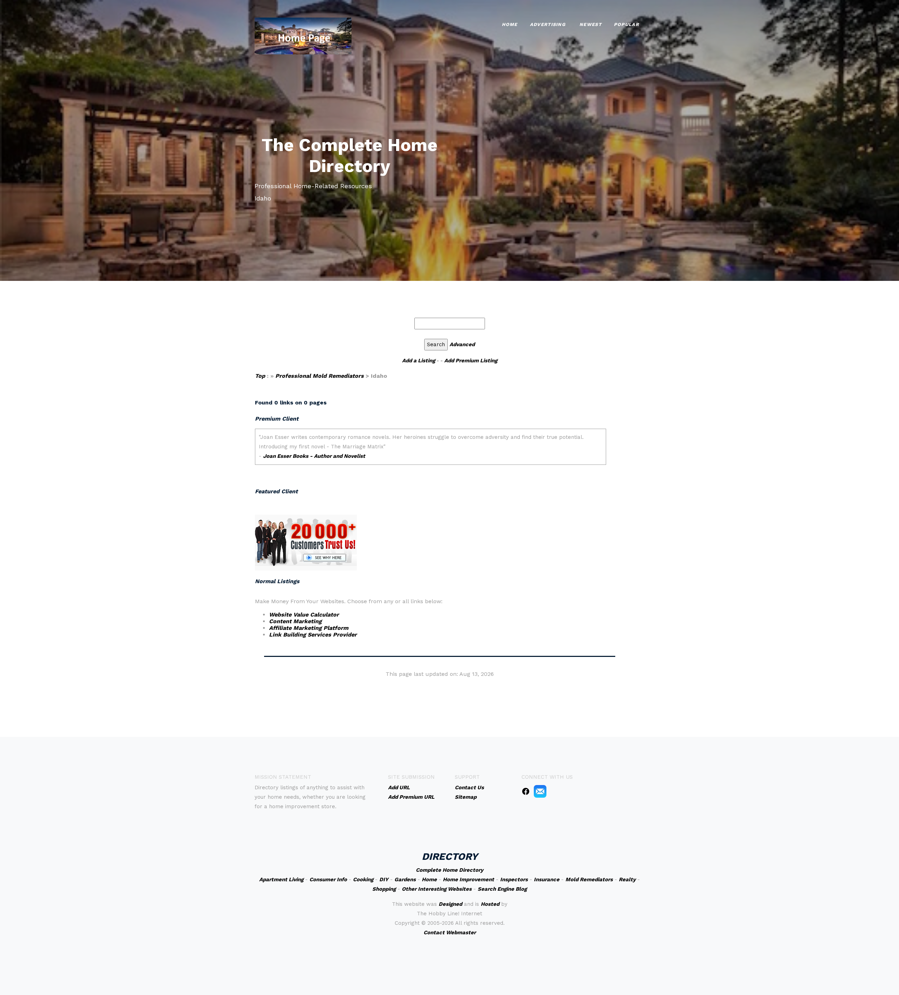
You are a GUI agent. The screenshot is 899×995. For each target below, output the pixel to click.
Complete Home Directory (449, 870)
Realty (627, 879)
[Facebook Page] (525, 791)
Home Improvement (468, 879)
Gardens (405, 879)
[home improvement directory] (303, 35)
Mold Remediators (589, 879)
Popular (626, 24)
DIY (383, 879)
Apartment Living (281, 879)
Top (261, 376)
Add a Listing (418, 360)
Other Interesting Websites (437, 889)
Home (510, 24)
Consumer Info (328, 879)
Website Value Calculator (304, 614)
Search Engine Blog (502, 889)
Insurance (546, 879)
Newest (590, 24)
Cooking (363, 879)
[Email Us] (540, 791)
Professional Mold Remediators (319, 376)
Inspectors (514, 879)
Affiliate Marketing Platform (308, 628)
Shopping (384, 889)
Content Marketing (295, 621)
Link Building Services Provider (313, 634)
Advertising (547, 24)
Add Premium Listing (470, 360)
